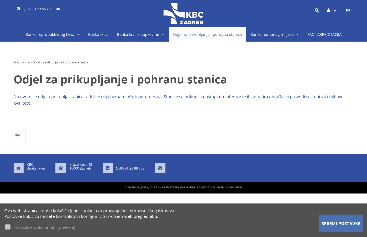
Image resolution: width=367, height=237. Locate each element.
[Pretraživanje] (317, 10)
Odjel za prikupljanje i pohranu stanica (207, 34)
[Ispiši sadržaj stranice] (17, 136)
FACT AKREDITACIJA (325, 34)
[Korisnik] (331, 10)
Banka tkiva (98, 34)
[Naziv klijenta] (183, 13)
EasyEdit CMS (206, 187)
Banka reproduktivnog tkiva (49, 34)
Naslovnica (22, 62)
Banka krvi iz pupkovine (138, 34)
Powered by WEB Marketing (176, 187)
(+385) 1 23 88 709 (37, 9)
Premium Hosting (229, 187)
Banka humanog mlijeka (272, 34)
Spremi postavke (341, 223)
